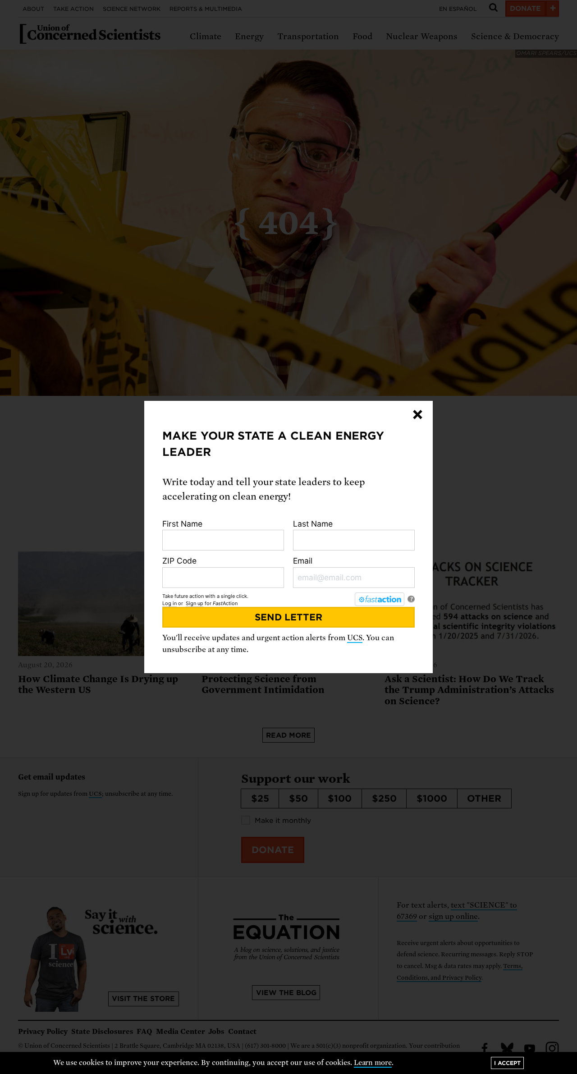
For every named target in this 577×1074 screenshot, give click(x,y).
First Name (182, 523)
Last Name (313, 523)
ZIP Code (179, 560)
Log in (169, 603)
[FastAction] (379, 599)
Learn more (373, 1063)
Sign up (194, 603)
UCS (354, 637)
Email (302, 560)
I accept (507, 1063)
